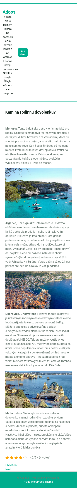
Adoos (9, 12)
